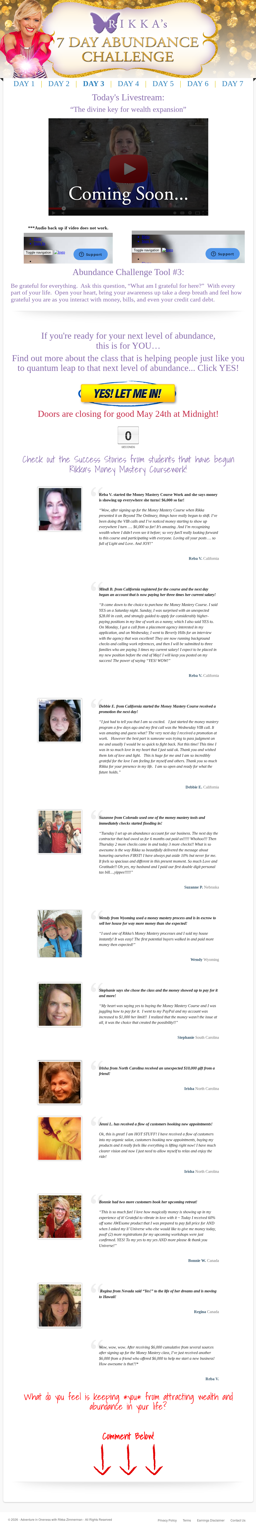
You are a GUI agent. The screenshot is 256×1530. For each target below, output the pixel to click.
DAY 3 (93, 83)
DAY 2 (59, 83)
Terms (187, 1520)
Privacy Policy (167, 1520)
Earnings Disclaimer (210, 1520)
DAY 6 (197, 83)
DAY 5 (163, 83)
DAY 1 (24, 83)
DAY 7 (232, 83)
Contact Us (238, 1520)
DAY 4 (128, 83)
